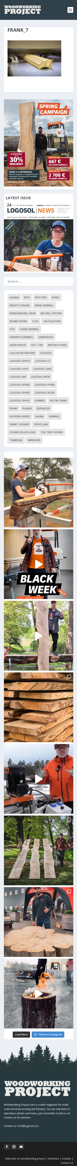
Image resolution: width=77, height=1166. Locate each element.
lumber (40, 400)
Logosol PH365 (20, 392)
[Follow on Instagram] (14, 1147)
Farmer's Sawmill (21, 337)
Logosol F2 (42, 361)
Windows (34, 440)
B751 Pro (41, 297)
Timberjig (16, 440)
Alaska (14, 297)
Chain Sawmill (29, 329)
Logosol (46, 353)
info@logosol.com (28, 1126)
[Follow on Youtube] (21, 1147)
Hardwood (45, 337)
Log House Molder (22, 353)
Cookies (67, 1158)
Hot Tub (37, 345)
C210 (35, 321)
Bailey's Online (20, 305)
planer (27, 408)
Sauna (39, 416)
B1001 (55, 297)
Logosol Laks (42, 368)
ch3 (12, 329)
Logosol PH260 (20, 384)
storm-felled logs (22, 432)
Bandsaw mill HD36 (22, 313)
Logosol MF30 (40, 376)
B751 (27, 297)
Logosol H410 (19, 368)
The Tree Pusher (52, 432)
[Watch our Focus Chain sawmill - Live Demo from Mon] (38, 779)
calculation (52, 321)
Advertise (53, 1158)
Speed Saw (41, 424)
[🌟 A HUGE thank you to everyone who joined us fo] (38, 993)
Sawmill (54, 416)
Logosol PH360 (45, 384)
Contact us (67, 1163)
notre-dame (58, 400)
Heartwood (18, 345)
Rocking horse (20, 416)
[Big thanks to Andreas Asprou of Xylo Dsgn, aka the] (38, 922)
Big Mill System (51, 313)
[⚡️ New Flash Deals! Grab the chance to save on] (38, 850)
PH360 (13, 408)
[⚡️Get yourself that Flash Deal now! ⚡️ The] (38, 707)
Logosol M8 (18, 376)
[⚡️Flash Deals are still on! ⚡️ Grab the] (38, 636)
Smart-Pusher (19, 424)
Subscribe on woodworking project (25, 1158)
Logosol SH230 (45, 392)
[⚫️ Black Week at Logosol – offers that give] (38, 564)
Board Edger (18, 321)
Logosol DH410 (20, 361)
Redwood (43, 408)
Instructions (57, 345)
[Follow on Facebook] (7, 1147)
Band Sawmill (44, 305)
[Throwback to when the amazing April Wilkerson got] (38, 492)
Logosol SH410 (20, 400)
